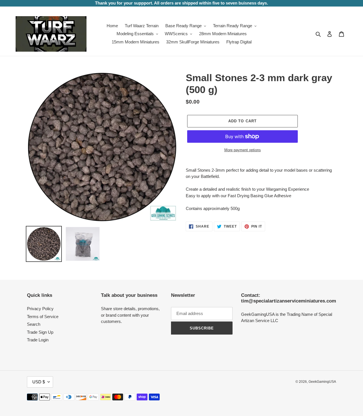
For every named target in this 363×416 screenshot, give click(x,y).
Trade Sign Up (40, 332)
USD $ (38, 381)
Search (33, 324)
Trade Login (37, 339)
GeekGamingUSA (322, 382)
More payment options (242, 150)
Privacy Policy (40, 308)
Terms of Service (42, 316)
